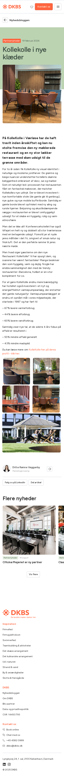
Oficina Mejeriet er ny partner (22, 562)
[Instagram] (9, 764)
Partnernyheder (12, 40)
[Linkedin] (4, 764)
